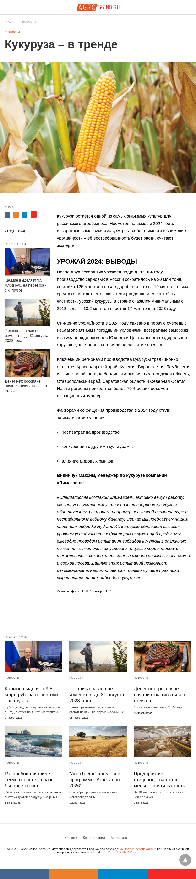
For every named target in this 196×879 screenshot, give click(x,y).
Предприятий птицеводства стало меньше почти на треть (159, 779)
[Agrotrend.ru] (98, 7)
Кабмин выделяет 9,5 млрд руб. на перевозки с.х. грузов (26, 285)
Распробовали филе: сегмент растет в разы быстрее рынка (29, 779)
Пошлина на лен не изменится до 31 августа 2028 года (26, 336)
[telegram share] (24, 215)
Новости (29, 22)
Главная (11, 22)
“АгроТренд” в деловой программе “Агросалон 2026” (94, 779)
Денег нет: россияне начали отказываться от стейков (26, 386)
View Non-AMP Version (124, 852)
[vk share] (7, 215)
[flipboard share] (34, 214)
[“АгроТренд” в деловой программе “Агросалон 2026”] (98, 741)
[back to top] (185, 860)
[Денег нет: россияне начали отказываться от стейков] (27, 363)
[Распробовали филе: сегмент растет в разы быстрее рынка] (33, 741)
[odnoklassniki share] (16, 215)
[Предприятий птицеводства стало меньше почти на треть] (162, 741)
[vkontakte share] (24, 874)
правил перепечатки (138, 849)
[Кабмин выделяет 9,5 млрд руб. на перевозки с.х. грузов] (27, 262)
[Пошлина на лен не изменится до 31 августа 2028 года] (27, 312)
